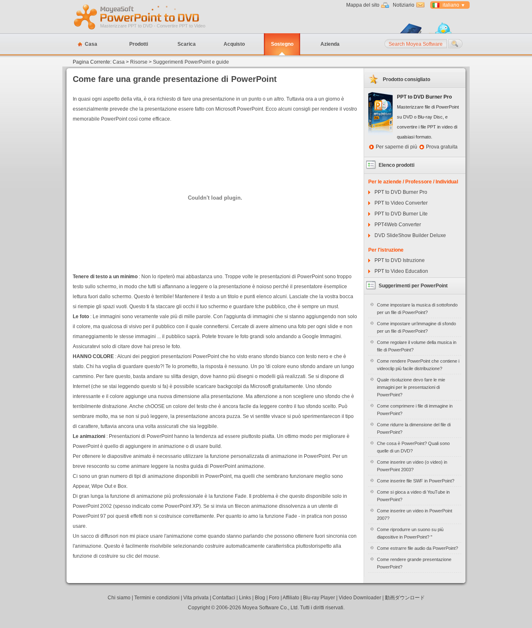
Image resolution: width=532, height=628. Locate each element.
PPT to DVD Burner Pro (400, 192)
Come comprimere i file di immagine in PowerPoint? (415, 409)
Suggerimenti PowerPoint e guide (191, 62)
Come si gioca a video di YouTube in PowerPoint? (413, 496)
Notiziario (403, 5)
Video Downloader (360, 598)
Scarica (186, 44)
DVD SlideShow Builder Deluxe (410, 235)
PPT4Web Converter (397, 224)
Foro (274, 598)
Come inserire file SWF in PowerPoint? (415, 480)
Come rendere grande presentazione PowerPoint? (414, 563)
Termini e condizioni (157, 598)
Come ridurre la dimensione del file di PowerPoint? (414, 428)
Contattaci (223, 598)
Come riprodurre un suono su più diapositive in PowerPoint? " (410, 533)
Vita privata (196, 598)
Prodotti (138, 44)
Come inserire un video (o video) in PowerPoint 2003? (412, 466)
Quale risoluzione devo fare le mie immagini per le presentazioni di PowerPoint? (411, 387)
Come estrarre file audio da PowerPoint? (417, 548)
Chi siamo (119, 598)
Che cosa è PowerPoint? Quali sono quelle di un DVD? (413, 447)
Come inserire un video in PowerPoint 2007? (414, 514)
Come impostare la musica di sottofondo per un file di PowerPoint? (417, 308)
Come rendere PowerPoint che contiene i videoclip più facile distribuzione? (418, 365)
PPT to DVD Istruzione (399, 260)
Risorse (139, 62)
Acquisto (234, 44)
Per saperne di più (396, 147)
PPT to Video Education (401, 271)
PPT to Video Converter (401, 203)
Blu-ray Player (319, 598)
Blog (260, 598)
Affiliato (291, 598)
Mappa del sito (362, 5)
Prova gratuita (442, 147)
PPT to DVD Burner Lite (401, 214)
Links (245, 598)
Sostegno (282, 44)
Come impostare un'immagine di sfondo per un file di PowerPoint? (416, 327)
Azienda (330, 44)
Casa (91, 44)
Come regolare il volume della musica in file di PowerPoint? (416, 346)
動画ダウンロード (405, 598)
